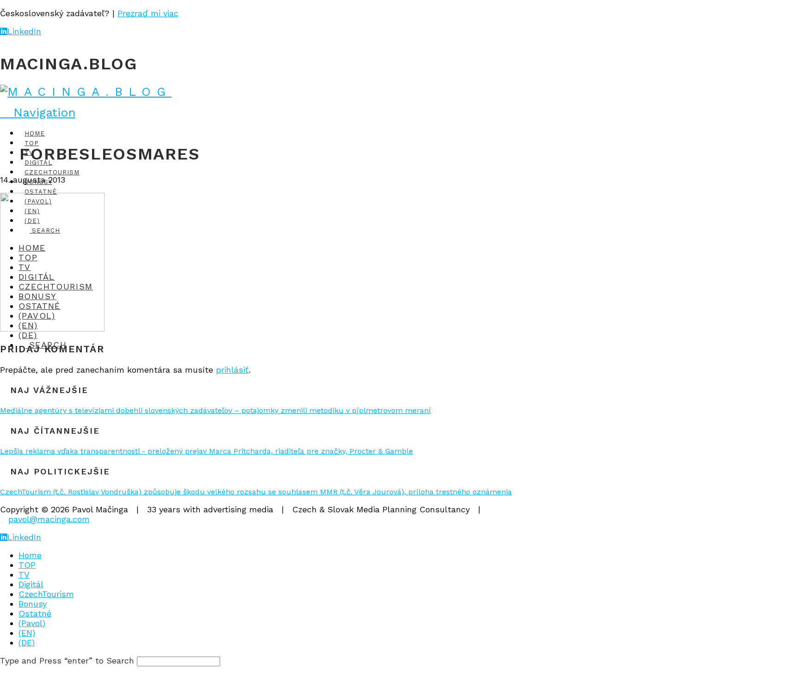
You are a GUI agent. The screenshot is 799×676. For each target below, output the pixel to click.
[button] (37, 112)
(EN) (26, 633)
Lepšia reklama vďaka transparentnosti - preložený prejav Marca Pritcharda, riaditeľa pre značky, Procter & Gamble (206, 451)
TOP (27, 565)
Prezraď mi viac (147, 13)
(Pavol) (31, 623)
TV (24, 574)
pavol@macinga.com (49, 519)
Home (30, 555)
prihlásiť (232, 370)
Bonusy (32, 603)
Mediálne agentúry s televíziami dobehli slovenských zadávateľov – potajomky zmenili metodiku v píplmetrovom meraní (215, 410)
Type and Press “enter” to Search (67, 660)
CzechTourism (46, 594)
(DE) (26, 642)
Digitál (30, 584)
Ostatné (34, 613)
